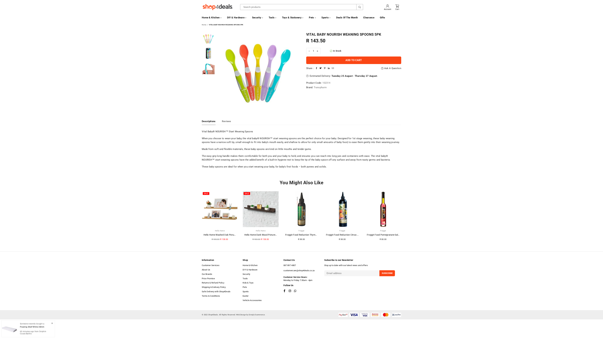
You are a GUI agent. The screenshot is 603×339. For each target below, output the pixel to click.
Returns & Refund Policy (213, 283)
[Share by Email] (333, 68)
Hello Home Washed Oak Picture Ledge (223, 235)
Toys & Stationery (292, 17)
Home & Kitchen (211, 17)
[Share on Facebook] (317, 68)
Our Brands (207, 274)
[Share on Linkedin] (329, 68)
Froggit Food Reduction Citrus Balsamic (346, 235)
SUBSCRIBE (387, 273)
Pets (312, 17)
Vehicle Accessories (252, 300)
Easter (246, 296)
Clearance (368, 17)
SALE (206, 193)
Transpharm (320, 87)
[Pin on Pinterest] (325, 68)
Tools (272, 17)
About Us (206, 270)
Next (296, 71)
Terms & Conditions (211, 296)
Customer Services (210, 265)
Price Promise (208, 278)
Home (204, 25)
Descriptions (209, 121)
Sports (325, 17)
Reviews (226, 121)
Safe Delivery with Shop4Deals (216, 291)
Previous (219, 71)
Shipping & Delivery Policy (214, 287)
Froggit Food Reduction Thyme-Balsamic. (306, 235)
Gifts (382, 17)
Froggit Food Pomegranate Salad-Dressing (388, 235)
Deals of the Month (347, 17)
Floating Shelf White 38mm (32, 327)
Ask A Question (392, 68)
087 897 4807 (289, 265)
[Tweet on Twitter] (321, 68)
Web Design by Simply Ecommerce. (250, 315)
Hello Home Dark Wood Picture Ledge (263, 235)
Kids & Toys (248, 283)
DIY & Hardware (236, 17)
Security (257, 17)
